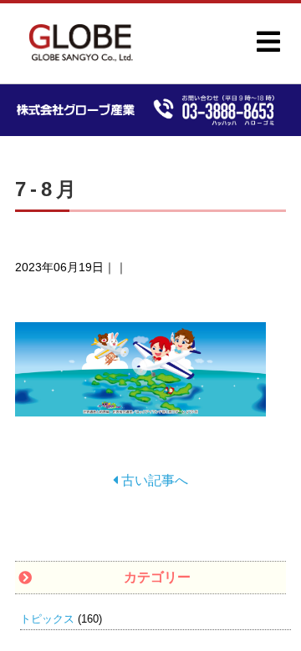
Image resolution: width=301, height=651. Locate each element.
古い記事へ (153, 480)
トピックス (47, 619)
